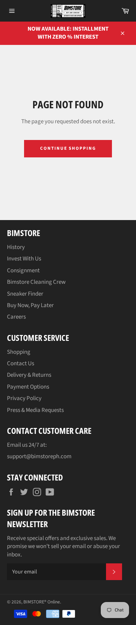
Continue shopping (68, 148)
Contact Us (20, 363)
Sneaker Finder (25, 294)
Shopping (18, 352)
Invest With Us (24, 259)
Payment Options (28, 387)
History (16, 247)
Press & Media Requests (35, 410)
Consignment (23, 270)
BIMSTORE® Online (41, 602)
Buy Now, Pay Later (30, 305)
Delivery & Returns (29, 375)
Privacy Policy (24, 398)
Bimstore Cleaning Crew (36, 282)
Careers (16, 317)
